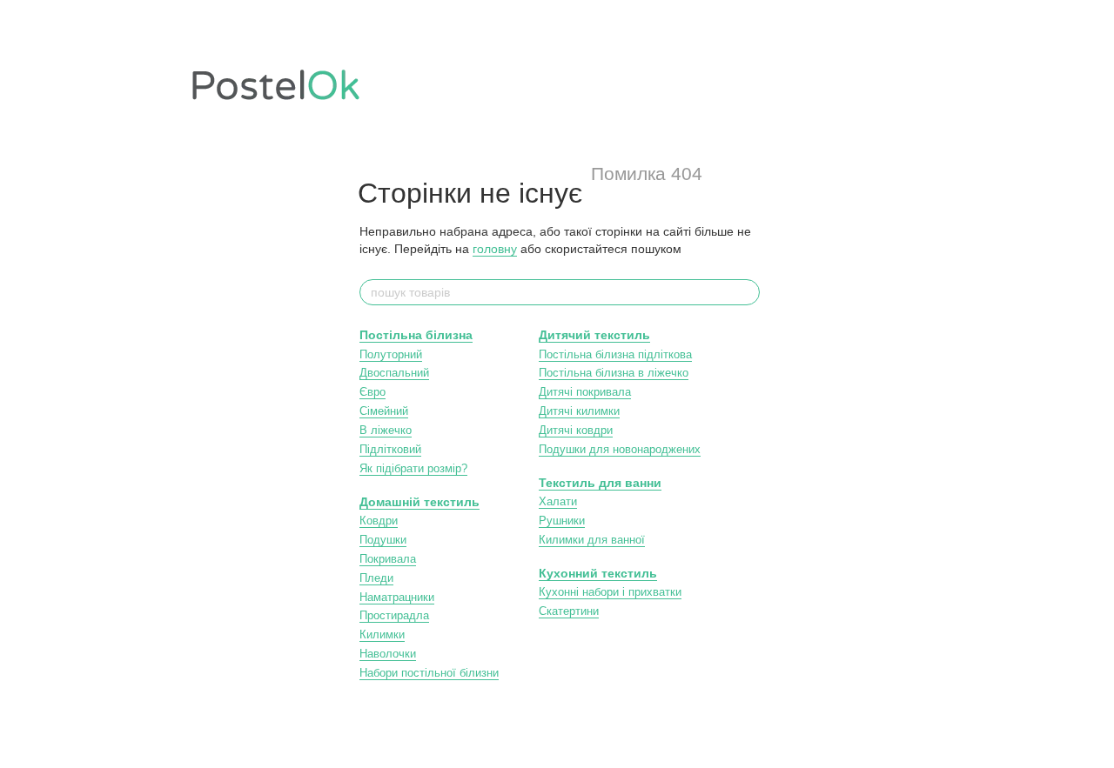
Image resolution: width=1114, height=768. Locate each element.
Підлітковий (390, 449)
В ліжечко (385, 430)
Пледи (376, 577)
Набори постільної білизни (429, 672)
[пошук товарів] (746, 292)
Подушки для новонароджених (620, 449)
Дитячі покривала (585, 391)
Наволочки (387, 653)
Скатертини (569, 611)
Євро (372, 391)
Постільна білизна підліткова (615, 354)
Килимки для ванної (592, 539)
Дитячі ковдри (576, 430)
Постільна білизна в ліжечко (613, 372)
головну (495, 249)
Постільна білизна (416, 335)
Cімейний (383, 410)
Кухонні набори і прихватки (610, 591)
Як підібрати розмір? (413, 468)
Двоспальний (394, 372)
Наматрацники (396, 597)
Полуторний (390, 354)
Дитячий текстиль (594, 335)
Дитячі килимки (579, 410)
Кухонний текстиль (598, 573)
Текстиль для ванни (600, 483)
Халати (558, 501)
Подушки (382, 539)
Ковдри (378, 520)
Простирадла (394, 615)
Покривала (387, 558)
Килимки (382, 634)
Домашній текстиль (419, 502)
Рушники (562, 520)
